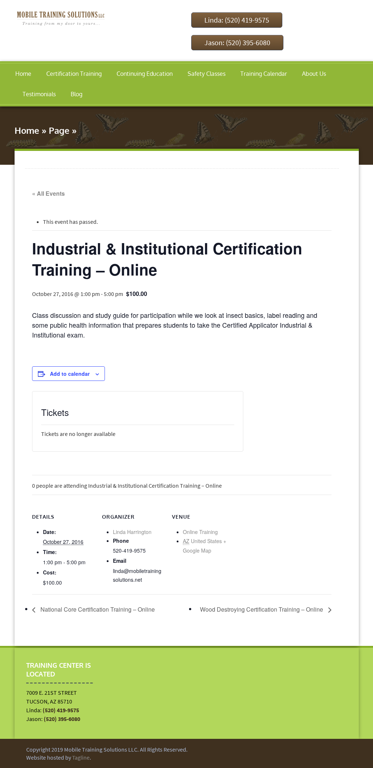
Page (59, 130)
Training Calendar (263, 73)
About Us (314, 73)
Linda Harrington (132, 531)
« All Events (48, 193)
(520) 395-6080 (62, 718)
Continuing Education (145, 73)
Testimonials (39, 94)
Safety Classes (206, 73)
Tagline (81, 757)
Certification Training (74, 73)
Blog (76, 94)
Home (23, 73)
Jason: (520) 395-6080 (237, 42)
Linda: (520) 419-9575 (236, 19)
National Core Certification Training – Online (97, 609)
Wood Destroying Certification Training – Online (262, 609)
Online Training (200, 531)
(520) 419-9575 (61, 710)
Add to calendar (70, 373)
